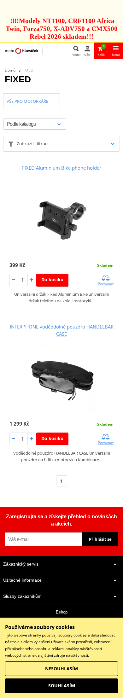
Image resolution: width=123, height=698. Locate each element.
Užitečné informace (22, 580)
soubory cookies (72, 635)
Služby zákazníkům (22, 596)
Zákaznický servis (20, 564)
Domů (10, 70)
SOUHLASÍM (61, 686)
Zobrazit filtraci (33, 144)
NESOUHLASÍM (61, 669)
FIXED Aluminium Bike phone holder (61, 168)
